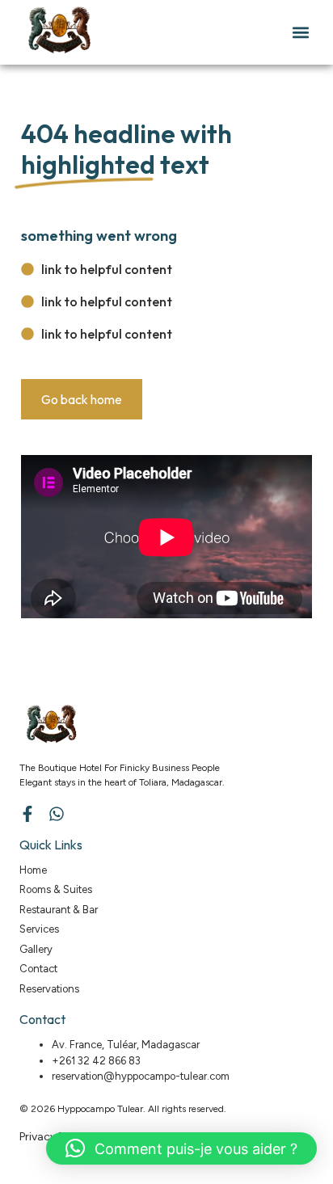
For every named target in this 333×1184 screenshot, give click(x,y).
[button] (300, 32)
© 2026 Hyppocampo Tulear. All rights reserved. (122, 1108)
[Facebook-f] (27, 814)
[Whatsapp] (56, 814)
